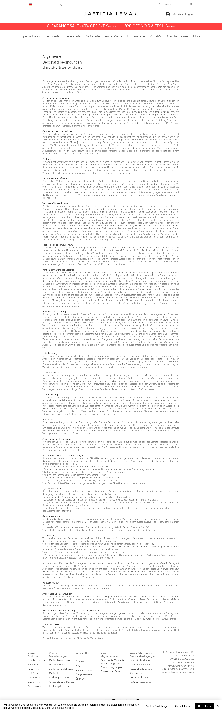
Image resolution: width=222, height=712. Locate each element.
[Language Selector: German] (39, 4)
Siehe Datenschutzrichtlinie (59, 707)
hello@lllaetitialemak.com (142, 629)
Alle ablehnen (182, 706)
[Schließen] (218, 706)
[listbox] (61, 4)
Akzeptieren (204, 706)
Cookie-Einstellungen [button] (157, 706)
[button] (61, 4)
